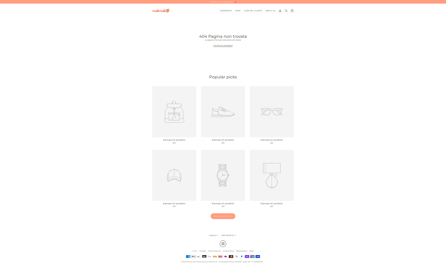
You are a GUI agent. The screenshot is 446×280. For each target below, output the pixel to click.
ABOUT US (270, 11)
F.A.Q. (195, 251)
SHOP (238, 11)
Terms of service (214, 251)
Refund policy (241, 251)
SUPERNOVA (226, 11)
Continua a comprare (223, 45)
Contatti (202, 251)
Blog (252, 251)
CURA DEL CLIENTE (253, 11)
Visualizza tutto (223, 216)
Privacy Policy (228, 251)
